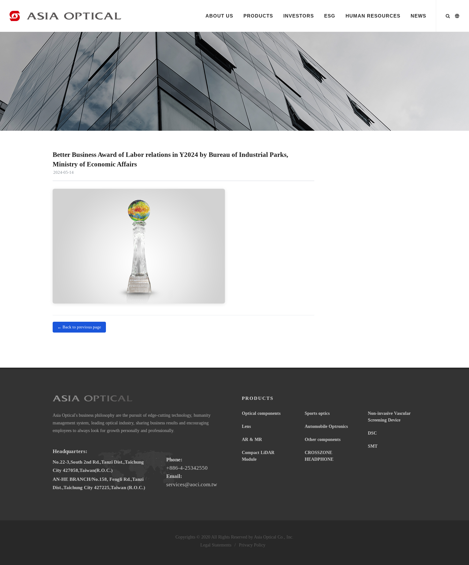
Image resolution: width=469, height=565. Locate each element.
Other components (322, 439)
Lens (246, 426)
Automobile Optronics (326, 426)
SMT (372, 446)
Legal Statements (215, 545)
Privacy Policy (252, 545)
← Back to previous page (79, 327)
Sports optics (317, 413)
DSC (372, 433)
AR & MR (252, 439)
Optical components (261, 413)
